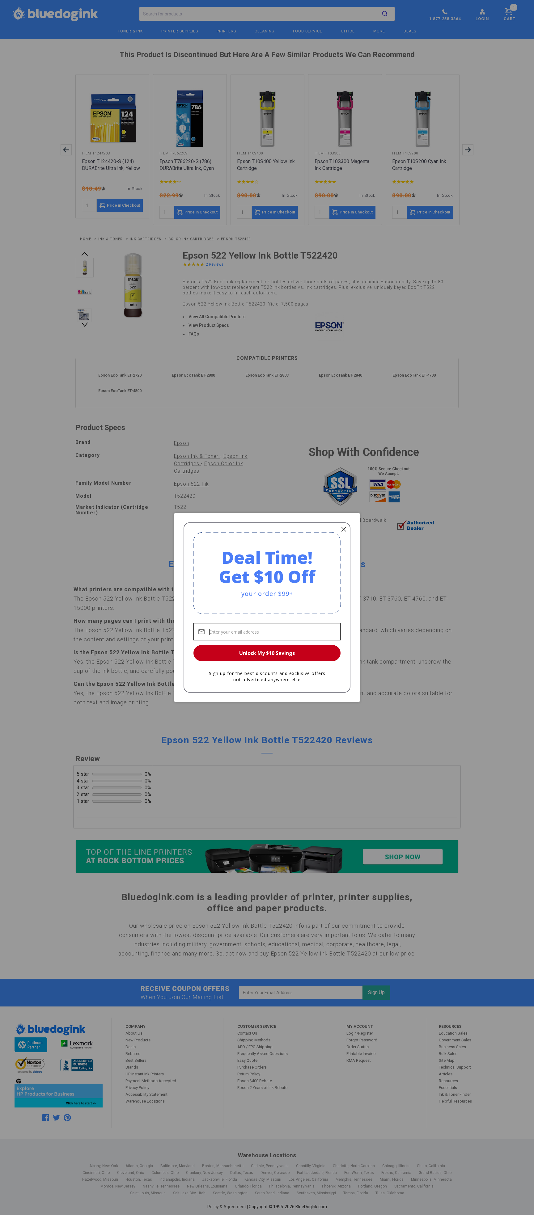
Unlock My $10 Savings (267, 653)
